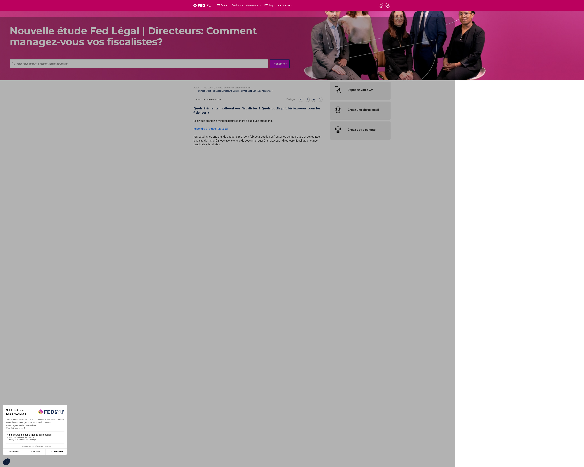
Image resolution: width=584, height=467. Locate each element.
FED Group (222, 5)
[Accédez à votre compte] (388, 5)
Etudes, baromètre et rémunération (233, 87)
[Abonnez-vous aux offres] (381, 5)
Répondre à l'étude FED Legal (210, 128)
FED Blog (268, 5)
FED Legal (208, 87)
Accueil (196, 87)
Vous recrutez (253, 5)
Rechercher (280, 63)
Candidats (236, 5)
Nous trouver (284, 5)
